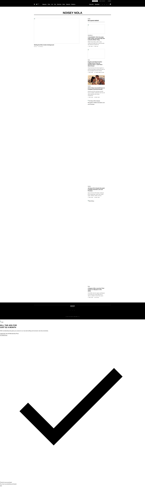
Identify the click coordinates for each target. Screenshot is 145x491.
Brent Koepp (97, 97)
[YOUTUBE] (76, 310)
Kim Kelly (41, 46)
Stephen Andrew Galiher (99, 72)
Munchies (59, 4)
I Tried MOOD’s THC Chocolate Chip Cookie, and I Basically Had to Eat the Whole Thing (96, 38)
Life (52, 4)
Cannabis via (90, 35)
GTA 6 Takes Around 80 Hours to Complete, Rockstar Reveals (96, 88)
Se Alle (89, 18)
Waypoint (68, 4)
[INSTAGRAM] (71, 310)
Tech (55, 4)
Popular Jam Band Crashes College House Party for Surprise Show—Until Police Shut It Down (95, 63)
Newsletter (97, 4)
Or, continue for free (3, 335)
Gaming (89, 186)
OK (1, 485)
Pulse (49, 4)
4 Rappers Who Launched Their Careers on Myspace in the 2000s (96, 290)
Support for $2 (2, 333)
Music (64, 4)
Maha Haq (96, 46)
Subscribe (91, 4)
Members (73, 4)
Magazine (44, 4)
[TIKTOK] (73, 310)
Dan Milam (97, 297)
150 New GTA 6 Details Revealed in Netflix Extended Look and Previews (96, 189)
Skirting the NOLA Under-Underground (44, 44)
